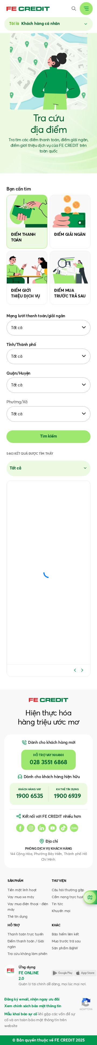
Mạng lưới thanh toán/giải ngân (35, 316)
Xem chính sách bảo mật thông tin (32, 1006)
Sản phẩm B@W (65, 948)
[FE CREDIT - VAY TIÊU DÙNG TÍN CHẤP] (28, 9)
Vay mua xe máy (21, 897)
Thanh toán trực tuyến (26, 934)
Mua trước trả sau (66, 941)
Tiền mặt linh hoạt (22, 890)
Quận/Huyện (18, 373)
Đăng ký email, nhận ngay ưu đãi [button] (31, 999)
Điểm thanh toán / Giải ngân (26, 944)
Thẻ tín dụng (17, 917)
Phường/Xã (16, 402)
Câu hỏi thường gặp (68, 890)
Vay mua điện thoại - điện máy (28, 907)
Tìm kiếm (48, 436)
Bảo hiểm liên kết (65, 934)
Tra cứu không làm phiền (27, 954)
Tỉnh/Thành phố (21, 345)
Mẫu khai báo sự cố (20, 1014)
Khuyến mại (61, 911)
